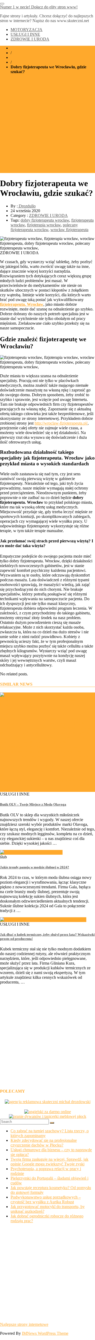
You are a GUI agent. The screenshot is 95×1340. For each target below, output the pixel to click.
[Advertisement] (47, 125)
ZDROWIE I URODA (30, 39)
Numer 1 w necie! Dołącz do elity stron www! (39, 7)
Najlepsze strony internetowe (24, 1324)
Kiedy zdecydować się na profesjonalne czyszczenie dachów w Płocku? (44, 1142)
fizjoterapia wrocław (44, 225)
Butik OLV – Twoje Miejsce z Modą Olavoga (33, 804)
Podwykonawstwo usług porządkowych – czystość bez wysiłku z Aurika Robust (46, 1199)
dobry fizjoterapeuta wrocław (45, 220)
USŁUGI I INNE (25, 34)
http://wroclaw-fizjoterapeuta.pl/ (61, 423)
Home (16, 48)
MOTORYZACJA (26, 29)
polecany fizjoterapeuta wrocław (44, 227)
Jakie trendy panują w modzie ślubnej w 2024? (34, 867)
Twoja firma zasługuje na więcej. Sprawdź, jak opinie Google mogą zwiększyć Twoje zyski (49, 1161)
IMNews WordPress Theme (45, 1333)
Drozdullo (27, 206)
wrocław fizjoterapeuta (69, 229)
